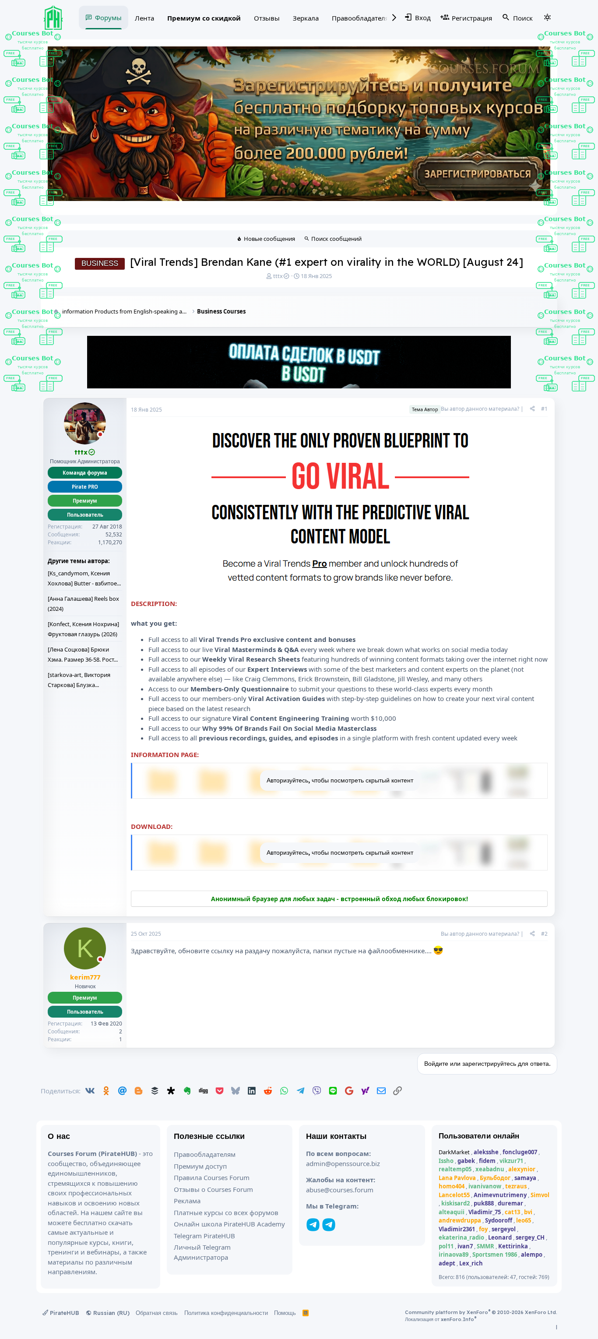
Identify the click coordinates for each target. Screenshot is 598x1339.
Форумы (108, 17)
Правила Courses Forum (212, 1177)
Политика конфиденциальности (226, 1312)
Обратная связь (157, 1312)
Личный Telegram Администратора (202, 1252)
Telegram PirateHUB (204, 1235)
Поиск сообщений (336, 239)
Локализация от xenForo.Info (440, 1319)
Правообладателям (363, 18)
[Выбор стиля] (547, 17)
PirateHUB (63, 1312)
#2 (544, 933)
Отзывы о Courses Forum (213, 1189)
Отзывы (267, 18)
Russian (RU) (110, 1312)
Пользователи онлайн (479, 1135)
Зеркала (306, 18)
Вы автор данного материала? (480, 408)
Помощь (285, 1312)
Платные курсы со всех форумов (226, 1212)
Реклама (187, 1200)
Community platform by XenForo (481, 1312)
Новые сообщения (269, 239)
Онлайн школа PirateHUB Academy (229, 1223)
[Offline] (100, 435)
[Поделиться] (532, 409)
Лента (144, 18)
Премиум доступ (200, 1166)
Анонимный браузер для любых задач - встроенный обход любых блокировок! (339, 899)
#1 (544, 408)
